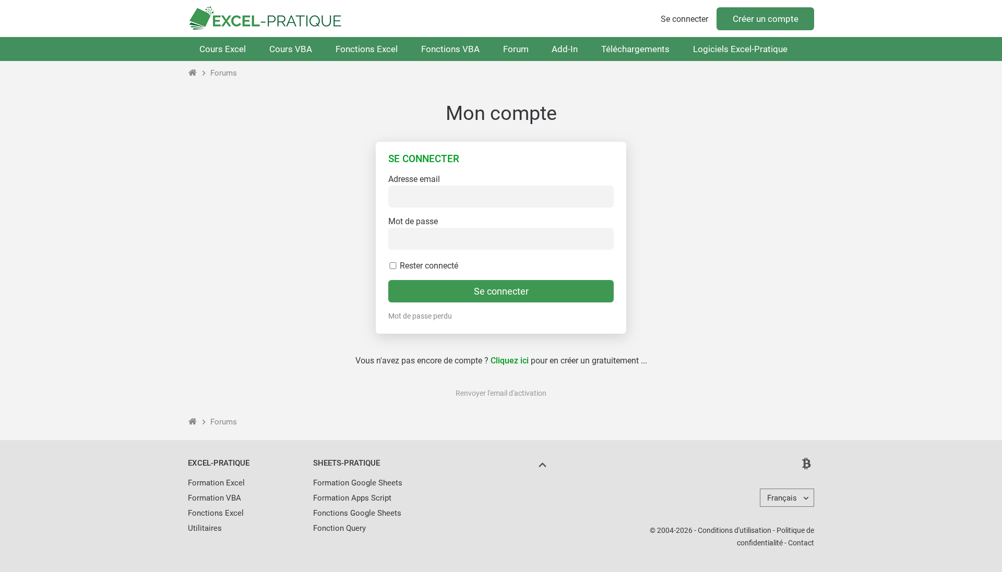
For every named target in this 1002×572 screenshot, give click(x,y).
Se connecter (684, 19)
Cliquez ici (510, 361)
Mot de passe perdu (420, 316)
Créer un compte (765, 19)
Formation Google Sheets (357, 483)
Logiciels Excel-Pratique (740, 49)
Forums (223, 73)
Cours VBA (290, 49)
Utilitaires (205, 528)
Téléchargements (635, 49)
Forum (516, 49)
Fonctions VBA (450, 49)
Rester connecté (428, 266)
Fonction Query (339, 528)
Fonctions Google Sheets (357, 513)
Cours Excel (222, 49)
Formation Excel (216, 483)
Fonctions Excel (367, 49)
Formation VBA (214, 498)
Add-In (565, 49)
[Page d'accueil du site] (192, 73)
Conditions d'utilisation (734, 530)
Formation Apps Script (352, 498)
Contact (801, 543)
